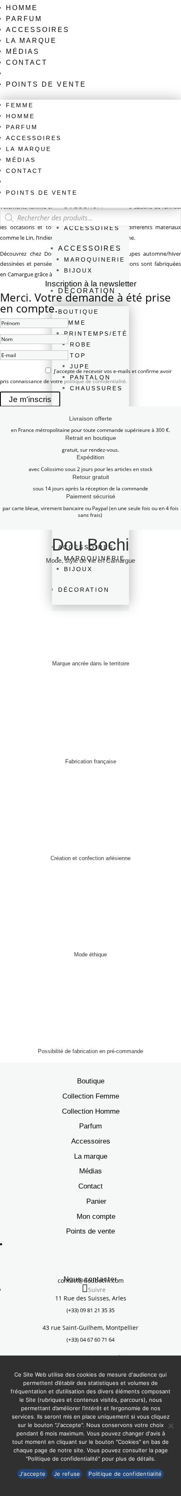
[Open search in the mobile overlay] (90, 217)
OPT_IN (10, 371)
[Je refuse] (170, 1426)
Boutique (90, 1081)
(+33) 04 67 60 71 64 (90, 1339)
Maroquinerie (94, 259)
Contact (27, 62)
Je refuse (67, 1473)
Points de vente (46, 84)
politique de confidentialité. (95, 381)
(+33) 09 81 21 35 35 (90, 1310)
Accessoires (37, 29)
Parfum (24, 18)
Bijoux (78, 270)
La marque (31, 40)
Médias (23, 51)
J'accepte (32, 1473)
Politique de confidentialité (125, 1473)
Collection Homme (91, 1111)
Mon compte (96, 1217)
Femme (20, 105)
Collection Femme (90, 1096)
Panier (96, 1201)
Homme (22, 7)
